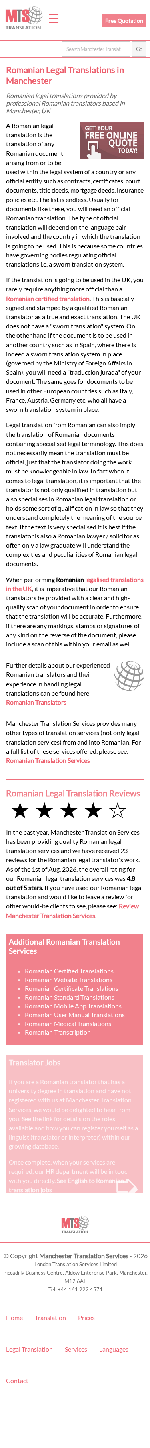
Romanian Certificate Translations (71, 988)
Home (14, 1317)
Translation (50, 1317)
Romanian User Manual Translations (75, 1014)
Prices (86, 1317)
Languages (113, 1349)
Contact (17, 1380)
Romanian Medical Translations (68, 1023)
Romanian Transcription (58, 1032)
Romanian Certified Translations (69, 971)
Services (76, 1349)
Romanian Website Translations (68, 979)
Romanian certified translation (48, 298)
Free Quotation (124, 20)
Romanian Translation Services (48, 760)
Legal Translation (29, 1349)
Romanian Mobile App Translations (73, 1006)
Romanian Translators (36, 702)
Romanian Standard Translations (69, 997)
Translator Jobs (34, 1062)
